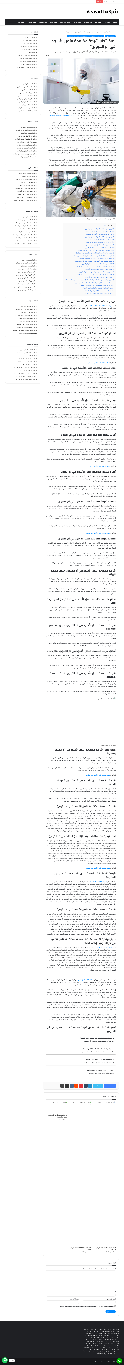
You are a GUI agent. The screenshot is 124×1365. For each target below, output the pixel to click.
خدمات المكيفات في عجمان (29, 266)
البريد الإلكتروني (111, 1299)
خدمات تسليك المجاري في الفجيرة (27, 324)
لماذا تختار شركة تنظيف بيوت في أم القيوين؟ (81, 1248)
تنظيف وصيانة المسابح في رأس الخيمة (26, 243)
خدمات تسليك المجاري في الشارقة (27, 145)
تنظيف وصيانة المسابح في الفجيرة (27, 333)
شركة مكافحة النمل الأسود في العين (99, 362)
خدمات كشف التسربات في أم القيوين (26, 361)
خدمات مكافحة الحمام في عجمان (27, 278)
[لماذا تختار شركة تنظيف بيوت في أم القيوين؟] (80, 1174)
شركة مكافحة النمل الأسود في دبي (99, 466)
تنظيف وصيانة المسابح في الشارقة (27, 157)
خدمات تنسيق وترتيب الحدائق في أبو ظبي (25, 200)
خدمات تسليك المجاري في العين (28, 104)
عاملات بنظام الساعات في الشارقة (27, 142)
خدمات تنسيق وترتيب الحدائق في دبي (26, 67)
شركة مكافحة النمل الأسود (98, 881)
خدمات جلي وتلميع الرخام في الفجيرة (26, 315)
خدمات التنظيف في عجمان (29, 260)
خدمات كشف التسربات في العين (27, 96)
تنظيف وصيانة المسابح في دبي (28, 61)
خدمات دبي (107, 22)
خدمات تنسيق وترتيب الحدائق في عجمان (25, 287)
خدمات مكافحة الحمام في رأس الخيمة (26, 225)
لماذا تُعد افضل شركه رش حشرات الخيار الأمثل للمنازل (57, 1116)
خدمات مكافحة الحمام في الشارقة (27, 151)
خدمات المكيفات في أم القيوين (28, 355)
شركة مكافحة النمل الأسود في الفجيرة (98, 533)
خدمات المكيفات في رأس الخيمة (27, 219)
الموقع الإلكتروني (74, 1299)
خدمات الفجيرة (43, 22)
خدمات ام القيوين (31, 22)
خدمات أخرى (21, 22)
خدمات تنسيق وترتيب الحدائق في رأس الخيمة (24, 231)
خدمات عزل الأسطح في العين (28, 93)
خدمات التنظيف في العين (30, 84)
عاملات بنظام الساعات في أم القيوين (26, 358)
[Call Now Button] (119, 1361)
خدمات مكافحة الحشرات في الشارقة (26, 130)
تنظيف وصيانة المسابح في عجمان (27, 290)
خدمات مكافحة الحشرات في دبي (27, 40)
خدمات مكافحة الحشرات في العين (27, 87)
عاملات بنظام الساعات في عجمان (27, 269)
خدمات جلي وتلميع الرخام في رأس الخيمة (25, 234)
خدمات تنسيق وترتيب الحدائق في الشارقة (25, 154)
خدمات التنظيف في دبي (30, 37)
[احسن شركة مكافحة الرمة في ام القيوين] (105, 1174)
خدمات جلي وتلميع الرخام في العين (27, 99)
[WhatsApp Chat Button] (5, 1360)
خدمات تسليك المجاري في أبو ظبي (27, 194)
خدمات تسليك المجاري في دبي (28, 64)
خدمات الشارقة (88, 22)
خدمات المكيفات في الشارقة (29, 133)
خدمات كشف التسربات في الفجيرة (27, 327)
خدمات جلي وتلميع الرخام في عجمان (26, 275)
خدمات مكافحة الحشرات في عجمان (26, 263)
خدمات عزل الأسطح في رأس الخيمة (26, 237)
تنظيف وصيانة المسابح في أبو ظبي (27, 173)
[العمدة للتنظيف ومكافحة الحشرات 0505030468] (102, 11)
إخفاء (105, 225)
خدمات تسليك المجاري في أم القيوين (26, 364)
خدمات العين (98, 22)
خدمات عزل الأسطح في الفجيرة (28, 321)
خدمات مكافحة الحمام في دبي (28, 58)
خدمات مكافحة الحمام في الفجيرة (27, 318)
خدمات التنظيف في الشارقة (29, 127)
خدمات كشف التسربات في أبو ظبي (27, 197)
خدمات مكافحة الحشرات (102, 32)
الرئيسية (115, 22)
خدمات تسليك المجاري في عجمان (27, 272)
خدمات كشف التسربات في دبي (28, 43)
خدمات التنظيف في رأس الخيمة (28, 216)
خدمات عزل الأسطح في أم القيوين (27, 370)
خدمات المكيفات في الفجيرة (29, 312)
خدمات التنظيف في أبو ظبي (29, 176)
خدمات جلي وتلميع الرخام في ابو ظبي (26, 188)
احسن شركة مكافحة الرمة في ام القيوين (106, 1248)
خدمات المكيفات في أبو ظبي (29, 182)
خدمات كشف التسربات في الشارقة (27, 148)
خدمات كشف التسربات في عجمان (27, 284)
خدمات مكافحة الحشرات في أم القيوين (78, 36)
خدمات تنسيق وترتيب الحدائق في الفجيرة (25, 330)
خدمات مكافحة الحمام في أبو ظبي (27, 191)
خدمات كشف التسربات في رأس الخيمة (26, 240)
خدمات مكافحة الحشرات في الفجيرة (26, 309)
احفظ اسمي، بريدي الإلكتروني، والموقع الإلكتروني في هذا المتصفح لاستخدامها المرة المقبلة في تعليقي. (87, 1306)
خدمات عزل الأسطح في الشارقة (27, 136)
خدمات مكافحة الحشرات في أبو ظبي (26, 179)
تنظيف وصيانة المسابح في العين (28, 110)
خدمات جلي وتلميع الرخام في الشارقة (26, 139)
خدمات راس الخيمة (65, 22)
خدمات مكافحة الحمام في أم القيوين (26, 379)
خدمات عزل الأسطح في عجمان (28, 281)
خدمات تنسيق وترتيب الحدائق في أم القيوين (24, 373)
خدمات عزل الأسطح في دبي (29, 49)
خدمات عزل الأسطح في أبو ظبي (27, 185)
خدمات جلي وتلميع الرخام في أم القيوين (25, 367)
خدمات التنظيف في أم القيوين (28, 349)
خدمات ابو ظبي (77, 22)
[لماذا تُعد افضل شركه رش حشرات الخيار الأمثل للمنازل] (56, 1107)
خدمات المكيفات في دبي (30, 52)
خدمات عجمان (53, 22)
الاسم (114, 1292)
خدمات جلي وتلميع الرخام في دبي (27, 55)
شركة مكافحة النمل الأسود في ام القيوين (61, 115)
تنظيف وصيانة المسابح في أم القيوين (26, 376)
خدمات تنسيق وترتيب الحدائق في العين (26, 107)
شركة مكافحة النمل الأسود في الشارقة (98, 775)
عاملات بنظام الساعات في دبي (28, 46)
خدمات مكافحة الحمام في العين (28, 101)
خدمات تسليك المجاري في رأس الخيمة (26, 228)
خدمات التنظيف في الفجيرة (29, 306)
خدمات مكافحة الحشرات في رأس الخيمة (25, 222)
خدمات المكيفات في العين (29, 90)
